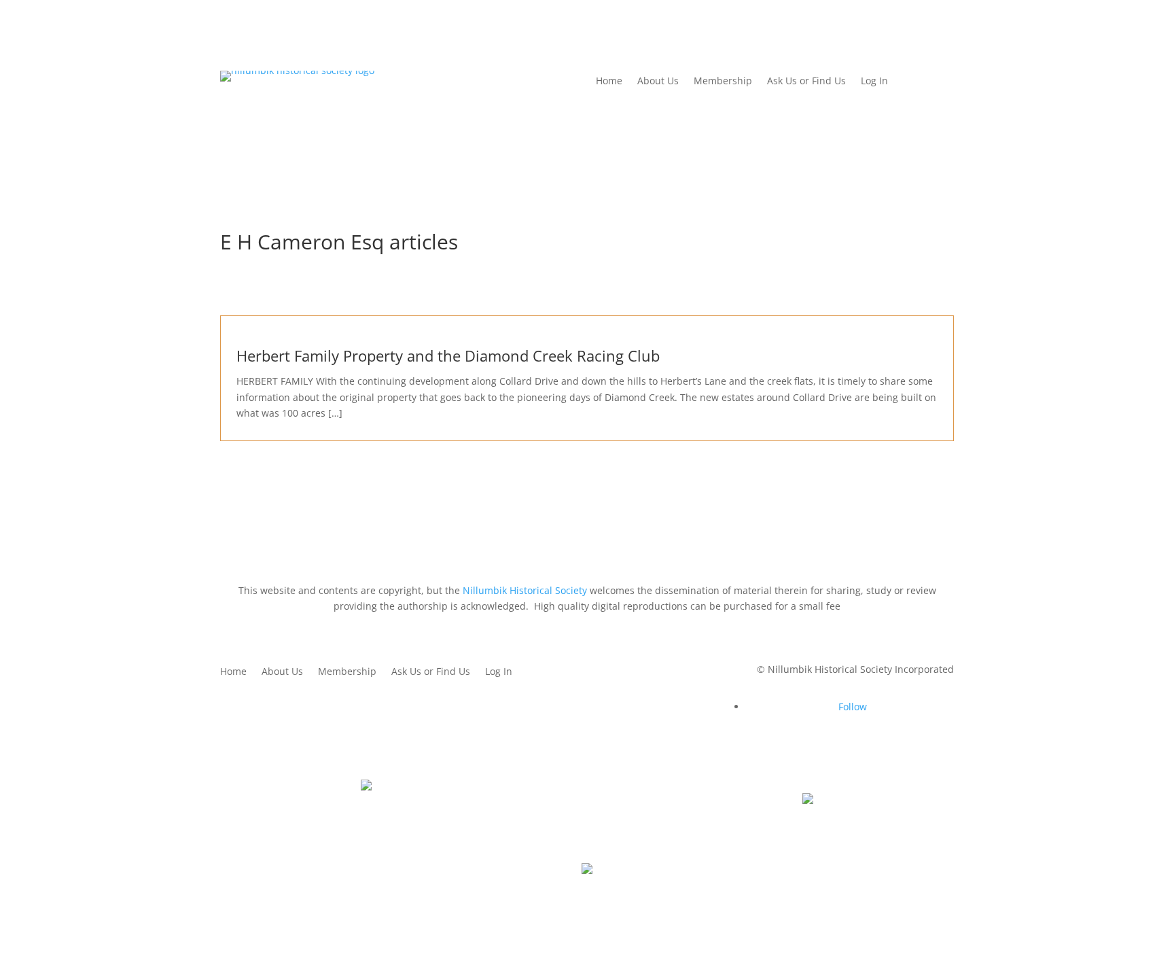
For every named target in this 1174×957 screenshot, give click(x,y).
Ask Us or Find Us (806, 81)
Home (609, 81)
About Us (658, 81)
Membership (723, 81)
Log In (874, 81)
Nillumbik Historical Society (525, 590)
